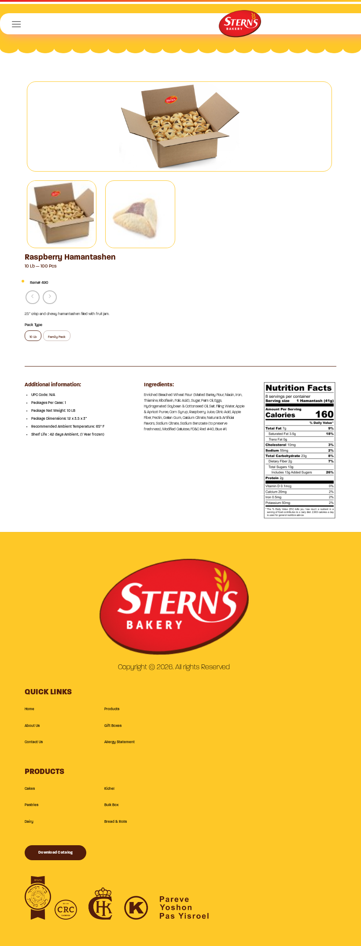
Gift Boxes (113, 726)
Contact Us (34, 742)
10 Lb (33, 337)
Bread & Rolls (115, 822)
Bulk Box (111, 805)
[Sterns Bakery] (240, 26)
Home (29, 709)
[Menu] (16, 24)
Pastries (31, 805)
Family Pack (57, 337)
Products (111, 709)
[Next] (314, 127)
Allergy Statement (119, 742)
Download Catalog (55, 852)
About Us (32, 726)
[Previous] (44, 127)
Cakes (30, 789)
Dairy (29, 822)
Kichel (109, 789)
